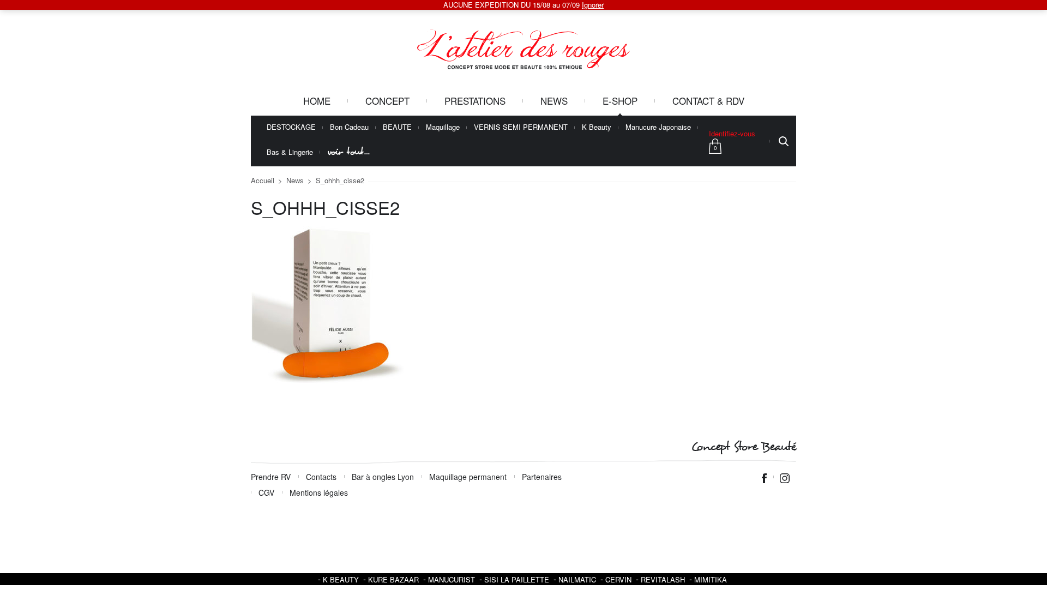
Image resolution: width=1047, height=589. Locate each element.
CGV (266, 492)
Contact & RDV (708, 100)
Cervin (618, 579)
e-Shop (620, 100)
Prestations (475, 100)
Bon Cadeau (349, 127)
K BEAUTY (341, 579)
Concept (387, 100)
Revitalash (663, 579)
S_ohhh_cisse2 (340, 180)
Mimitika (710, 579)
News (554, 100)
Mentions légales (319, 492)
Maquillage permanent (468, 476)
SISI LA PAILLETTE (516, 579)
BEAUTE (397, 127)
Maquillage (443, 127)
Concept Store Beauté (743, 447)
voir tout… (348, 152)
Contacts (321, 476)
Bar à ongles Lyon (383, 476)
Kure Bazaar (393, 579)
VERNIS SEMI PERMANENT (521, 127)
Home (316, 100)
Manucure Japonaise (658, 127)
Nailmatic (577, 579)
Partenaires (542, 476)
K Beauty (596, 127)
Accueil (262, 180)
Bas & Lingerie (290, 152)
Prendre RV (271, 476)
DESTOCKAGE (291, 127)
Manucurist (451, 579)
